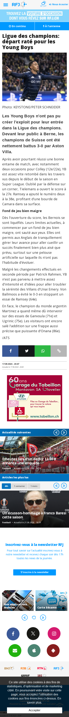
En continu (18, 26)
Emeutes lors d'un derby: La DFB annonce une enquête (29, 461)
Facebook (13, 633)
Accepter (34, 710)
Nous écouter (60, 4)
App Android (53, 650)
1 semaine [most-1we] (19, 486)
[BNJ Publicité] (9, 668)
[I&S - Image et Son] (42, 675)
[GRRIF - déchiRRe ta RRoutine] (26, 675)
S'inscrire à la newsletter (35, 572)
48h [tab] (6, 486)
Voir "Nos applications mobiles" (18, 600)
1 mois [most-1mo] (34, 486)
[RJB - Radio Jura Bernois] (26, 668)
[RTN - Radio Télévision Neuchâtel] (42, 668)
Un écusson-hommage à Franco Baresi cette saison (34, 515)
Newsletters (14, 650)
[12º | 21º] (43, 0)
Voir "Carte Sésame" (51, 600)
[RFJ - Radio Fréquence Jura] (59, 668)
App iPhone (34, 650)
